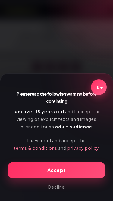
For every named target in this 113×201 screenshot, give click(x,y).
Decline (56, 187)
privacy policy (83, 148)
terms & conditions (35, 148)
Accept (56, 170)
